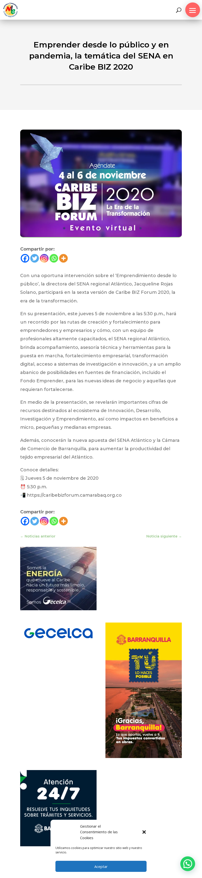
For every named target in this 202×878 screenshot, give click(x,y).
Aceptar (101, 866)
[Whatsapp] (54, 258)
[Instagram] (44, 258)
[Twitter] (34, 258)
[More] (63, 258)
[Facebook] (25, 258)
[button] (144, 832)
